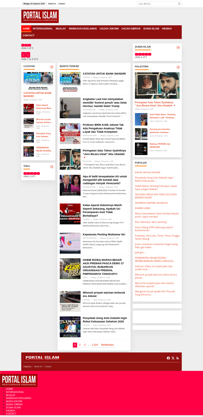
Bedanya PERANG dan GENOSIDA (160, 145)
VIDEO (85, 277)
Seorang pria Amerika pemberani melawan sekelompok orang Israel (161, 131)
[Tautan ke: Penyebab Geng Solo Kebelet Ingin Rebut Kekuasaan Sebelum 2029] (28, 137)
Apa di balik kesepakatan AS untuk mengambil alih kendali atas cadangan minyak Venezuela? (105, 180)
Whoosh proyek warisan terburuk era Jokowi (44, 121)
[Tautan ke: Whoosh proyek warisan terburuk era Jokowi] (28, 123)
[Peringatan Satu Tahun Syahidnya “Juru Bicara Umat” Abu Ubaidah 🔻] (118, 167)
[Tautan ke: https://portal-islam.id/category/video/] (51, 167)
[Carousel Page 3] (29, 45)
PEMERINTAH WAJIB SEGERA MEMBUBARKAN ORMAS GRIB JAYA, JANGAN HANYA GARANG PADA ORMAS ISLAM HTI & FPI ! (44, 149)
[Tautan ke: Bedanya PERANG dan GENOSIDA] (141, 148)
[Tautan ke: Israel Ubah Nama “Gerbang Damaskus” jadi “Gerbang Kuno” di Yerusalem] (141, 119)
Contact (48, 366)
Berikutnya (107, 345)
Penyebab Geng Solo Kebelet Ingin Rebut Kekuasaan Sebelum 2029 (43, 135)
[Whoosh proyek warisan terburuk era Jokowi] (113, 306)
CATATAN (86, 77)
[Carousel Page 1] (23, 45)
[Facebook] (168, 358)
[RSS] (178, 358)
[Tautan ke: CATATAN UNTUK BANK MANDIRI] (38, 81)
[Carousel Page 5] (38, 173)
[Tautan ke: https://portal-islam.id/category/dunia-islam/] (178, 47)
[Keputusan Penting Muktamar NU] (93, 247)
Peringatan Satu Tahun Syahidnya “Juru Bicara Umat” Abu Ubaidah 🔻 (104, 154)
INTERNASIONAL (89, 110)
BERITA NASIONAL (90, 135)
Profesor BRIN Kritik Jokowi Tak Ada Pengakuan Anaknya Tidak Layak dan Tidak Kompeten (103, 128)
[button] (179, 3)
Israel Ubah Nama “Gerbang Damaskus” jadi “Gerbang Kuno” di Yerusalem (162, 116)
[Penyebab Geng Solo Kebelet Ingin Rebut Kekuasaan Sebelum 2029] (116, 331)
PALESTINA (87, 161)
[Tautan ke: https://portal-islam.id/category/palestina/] (178, 67)
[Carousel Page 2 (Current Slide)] (26, 45)
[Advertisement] (158, 316)
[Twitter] (173, 358)
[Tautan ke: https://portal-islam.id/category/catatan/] (51, 67)
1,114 (95, 345)
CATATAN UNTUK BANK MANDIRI (37, 95)
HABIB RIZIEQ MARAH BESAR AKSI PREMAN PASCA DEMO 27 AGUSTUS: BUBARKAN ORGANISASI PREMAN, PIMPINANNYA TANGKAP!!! (103, 266)
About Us (38, 366)
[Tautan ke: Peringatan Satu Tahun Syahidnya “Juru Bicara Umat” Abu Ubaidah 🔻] (70, 159)
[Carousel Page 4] (35, 173)
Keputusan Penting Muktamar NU (104, 234)
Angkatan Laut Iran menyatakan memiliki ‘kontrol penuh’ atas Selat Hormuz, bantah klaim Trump (105, 103)
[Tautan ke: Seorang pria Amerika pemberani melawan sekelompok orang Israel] (141, 133)
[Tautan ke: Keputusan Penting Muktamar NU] (70, 243)
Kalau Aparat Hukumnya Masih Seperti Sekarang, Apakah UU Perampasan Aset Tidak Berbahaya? (44, 107)
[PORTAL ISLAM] (40, 16)
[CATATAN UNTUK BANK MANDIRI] (118, 84)
